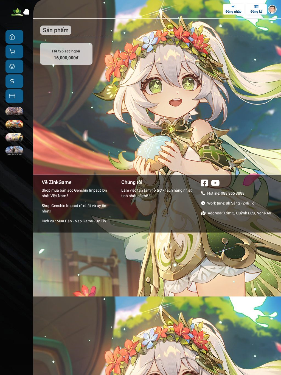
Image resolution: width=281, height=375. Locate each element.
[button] (272, 9)
